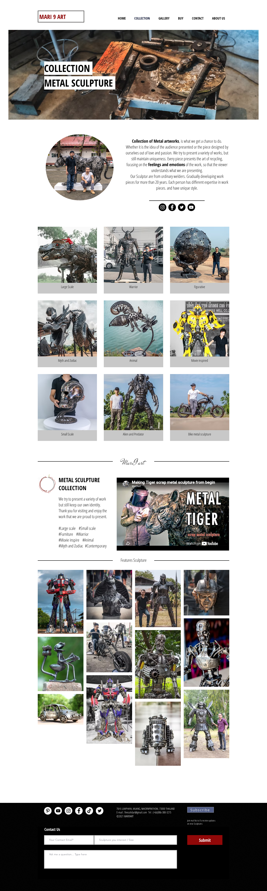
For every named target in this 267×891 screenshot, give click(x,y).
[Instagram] (162, 207)
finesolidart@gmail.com (136, 812)
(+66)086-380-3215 (162, 812)
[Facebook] (172, 207)
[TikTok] (89, 811)
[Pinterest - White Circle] (48, 811)
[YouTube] (191, 207)
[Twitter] (181, 207)
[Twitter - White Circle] (99, 811)
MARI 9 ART (52, 17)
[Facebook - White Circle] (79, 811)
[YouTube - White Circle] (58, 811)
